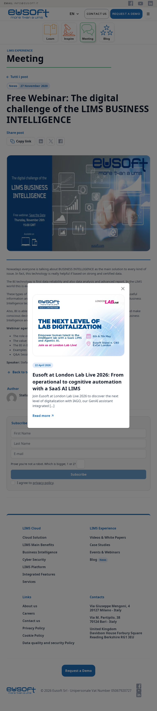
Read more (41, 415)
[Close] (123, 288)
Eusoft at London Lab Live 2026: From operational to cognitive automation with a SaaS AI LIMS (78, 381)
